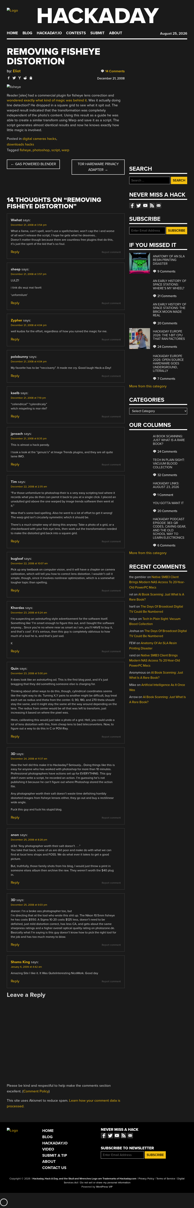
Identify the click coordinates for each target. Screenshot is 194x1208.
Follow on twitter (139, 205)
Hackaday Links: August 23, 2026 (166, 485)
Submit (97, 33)
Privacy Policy (146, 1178)
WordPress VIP (104, 1186)
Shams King (20, 962)
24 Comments (167, 347)
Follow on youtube (145, 205)
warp (65, 150)
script (55, 150)
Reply (15, 252)
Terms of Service (165, 1178)
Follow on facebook (132, 205)
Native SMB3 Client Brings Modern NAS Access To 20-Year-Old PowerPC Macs (157, 582)
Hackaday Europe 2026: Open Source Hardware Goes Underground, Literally (168, 363)
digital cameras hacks (39, 139)
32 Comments (167, 475)
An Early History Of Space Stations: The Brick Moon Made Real (169, 310)
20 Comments (167, 323)
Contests (76, 33)
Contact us (158, 205)
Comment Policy (36, 1091)
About (115, 33)
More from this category (148, 386)
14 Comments (115, 71)
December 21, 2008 (111, 78)
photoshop (41, 150)
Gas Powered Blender (33, 164)
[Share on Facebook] (9, 78)
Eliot (17, 71)
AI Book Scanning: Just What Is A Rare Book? (169, 440)
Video (48, 1149)
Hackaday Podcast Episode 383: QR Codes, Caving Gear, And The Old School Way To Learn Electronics (169, 528)
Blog (27, 33)
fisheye (25, 150)
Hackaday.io (49, 33)
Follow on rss (152, 205)
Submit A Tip (54, 1155)
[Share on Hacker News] (20, 78)
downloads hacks (20, 144)
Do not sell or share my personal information (105, 1182)
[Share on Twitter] (14, 78)
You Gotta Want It (168, 503)
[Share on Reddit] (25, 78)
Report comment (111, 252)
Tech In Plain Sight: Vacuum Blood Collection (169, 463)
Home (12, 33)
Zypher (16, 320)
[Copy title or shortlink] (31, 78)
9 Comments (166, 271)
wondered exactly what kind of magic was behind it (47, 100)
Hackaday (97, 16)
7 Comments (166, 379)
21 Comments (167, 296)
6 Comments (166, 545)
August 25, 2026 (173, 33)
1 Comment (165, 495)
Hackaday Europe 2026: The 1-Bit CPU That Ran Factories (169, 335)
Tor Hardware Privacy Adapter (98, 167)
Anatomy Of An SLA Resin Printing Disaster (169, 260)
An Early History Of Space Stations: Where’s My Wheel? (169, 284)
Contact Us (54, 1167)
